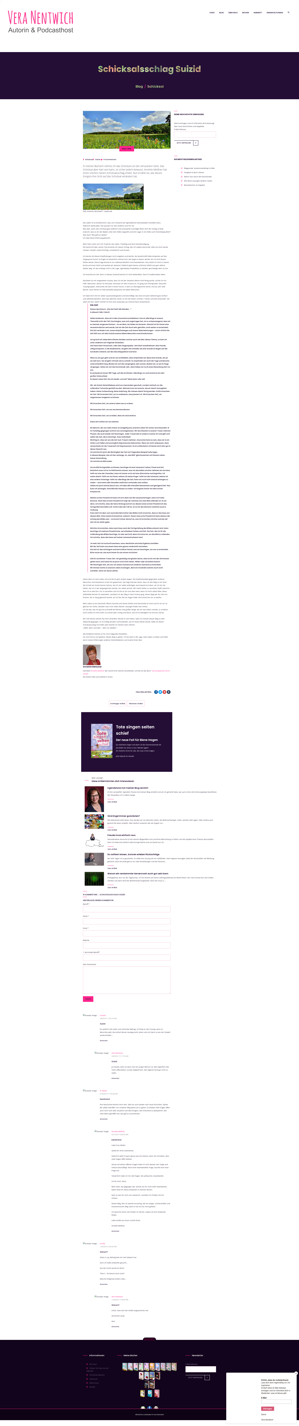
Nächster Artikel (136, 703)
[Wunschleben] (156, 1393)
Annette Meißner (97, 671)
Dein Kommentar (89, 964)
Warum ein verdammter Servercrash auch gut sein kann (137, 873)
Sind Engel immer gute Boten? (123, 816)
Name (86, 916)
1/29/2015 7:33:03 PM (120, 1300)
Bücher (245, 12)
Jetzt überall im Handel (125, 756)
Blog (221, 12)
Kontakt (92, 1387)
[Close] (296, 1373)
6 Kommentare (109, 159)
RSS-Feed (92, 1364)
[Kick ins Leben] (143, 1393)
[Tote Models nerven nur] (124, 1367)
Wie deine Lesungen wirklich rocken (198, 181)
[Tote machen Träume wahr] (135, 1367)
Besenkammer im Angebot (194, 185)
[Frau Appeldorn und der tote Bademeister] (146, 1376)
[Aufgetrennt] (152, 1385)
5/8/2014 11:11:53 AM (120, 1056)
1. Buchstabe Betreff (91, 952)
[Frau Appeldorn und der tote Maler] (141, 1376)
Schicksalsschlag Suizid (112, 894)
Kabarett (258, 12)
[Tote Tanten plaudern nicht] (152, 1367)
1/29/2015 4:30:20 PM (108, 1246)
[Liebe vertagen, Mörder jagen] (130, 1367)
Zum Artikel (112, 802)
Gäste (97, 159)
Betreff (86, 904)
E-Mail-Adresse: (180, 129)
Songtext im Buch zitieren (194, 172)
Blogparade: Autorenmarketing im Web (199, 168)
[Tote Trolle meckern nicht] (146, 1367)
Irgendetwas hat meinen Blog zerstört (127, 787)
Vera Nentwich (117, 1053)
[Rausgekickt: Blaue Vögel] (150, 1393)
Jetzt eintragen (183, 143)
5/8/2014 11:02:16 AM (108, 1018)
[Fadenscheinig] (146, 1385)
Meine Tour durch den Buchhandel (198, 177)
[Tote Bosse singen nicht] (141, 1367)
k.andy (102, 1243)
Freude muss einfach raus (121, 835)
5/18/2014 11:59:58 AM (109, 1094)
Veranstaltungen (275, 12)
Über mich (233, 12)
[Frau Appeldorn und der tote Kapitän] (152, 1376)
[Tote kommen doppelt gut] (174, 1367)
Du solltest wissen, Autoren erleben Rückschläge (133, 854)
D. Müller (103, 1091)
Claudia (103, 1015)
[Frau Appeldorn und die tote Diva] (157, 1376)
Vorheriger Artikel (117, 703)
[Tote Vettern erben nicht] (168, 1367)
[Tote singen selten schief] (163, 1367)
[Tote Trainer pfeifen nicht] (157, 1367)
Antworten (104, 1041)
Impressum (93, 1379)
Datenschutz (94, 1383)
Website (86, 940)
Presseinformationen (97, 1375)
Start (212, 12)
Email (86, 928)
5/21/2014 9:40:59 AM (120, 1134)
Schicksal (155, 86)
